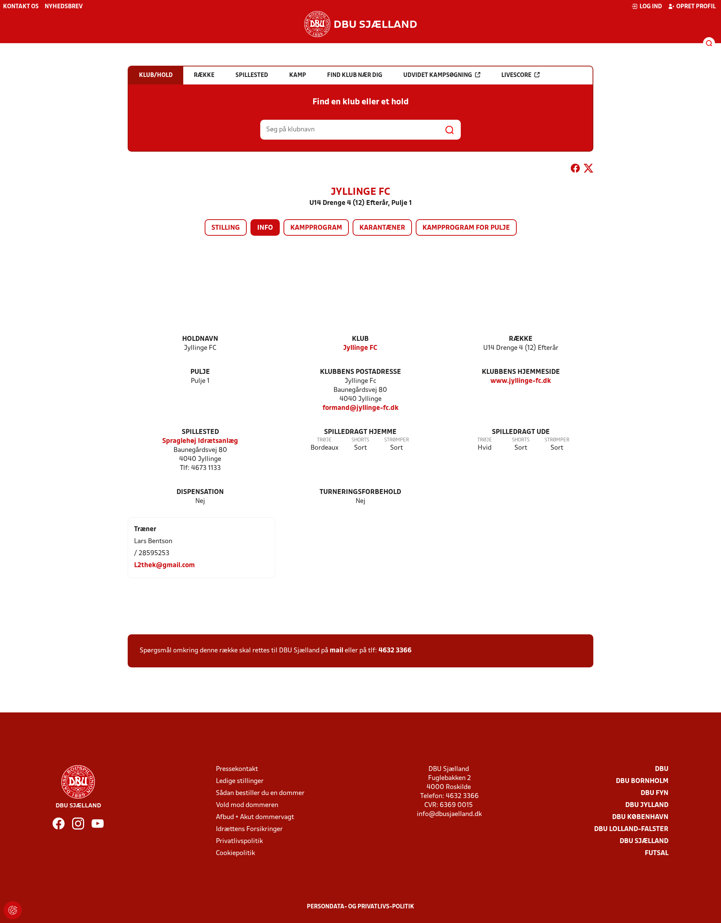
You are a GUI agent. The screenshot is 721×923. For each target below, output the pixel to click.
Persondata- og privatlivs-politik (360, 906)
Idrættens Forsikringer (249, 829)
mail (336, 650)
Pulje (200, 372)
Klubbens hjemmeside (521, 372)
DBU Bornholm (642, 781)
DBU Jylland (646, 805)
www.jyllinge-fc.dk (520, 381)
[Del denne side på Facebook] (575, 170)
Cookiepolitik (235, 853)
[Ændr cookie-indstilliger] (13, 910)
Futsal (656, 853)
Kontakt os (21, 6)
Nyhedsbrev (64, 6)
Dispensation (200, 492)
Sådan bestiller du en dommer (260, 793)
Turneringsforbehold (360, 492)
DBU (661, 769)
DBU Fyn (654, 793)
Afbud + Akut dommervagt (255, 817)
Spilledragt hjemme (360, 432)
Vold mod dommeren (247, 805)
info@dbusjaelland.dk (449, 814)
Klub (360, 339)
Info (265, 228)
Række (520, 339)
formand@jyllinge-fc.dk (360, 408)
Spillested (200, 432)
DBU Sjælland (644, 841)
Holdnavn (200, 339)
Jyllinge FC (360, 348)
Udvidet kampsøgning (437, 75)
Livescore (516, 75)
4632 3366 (395, 650)
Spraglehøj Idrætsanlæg (200, 441)
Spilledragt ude (521, 432)
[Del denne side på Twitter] (588, 170)
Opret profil (696, 6)
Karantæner (382, 228)
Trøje (324, 440)
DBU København (640, 817)
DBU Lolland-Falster (631, 829)
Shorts (360, 440)
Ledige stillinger (240, 781)
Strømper (396, 440)
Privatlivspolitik (239, 841)
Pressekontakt (237, 769)
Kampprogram (316, 228)
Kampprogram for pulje (466, 228)
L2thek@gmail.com (164, 565)
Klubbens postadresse (360, 372)
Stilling (225, 228)
